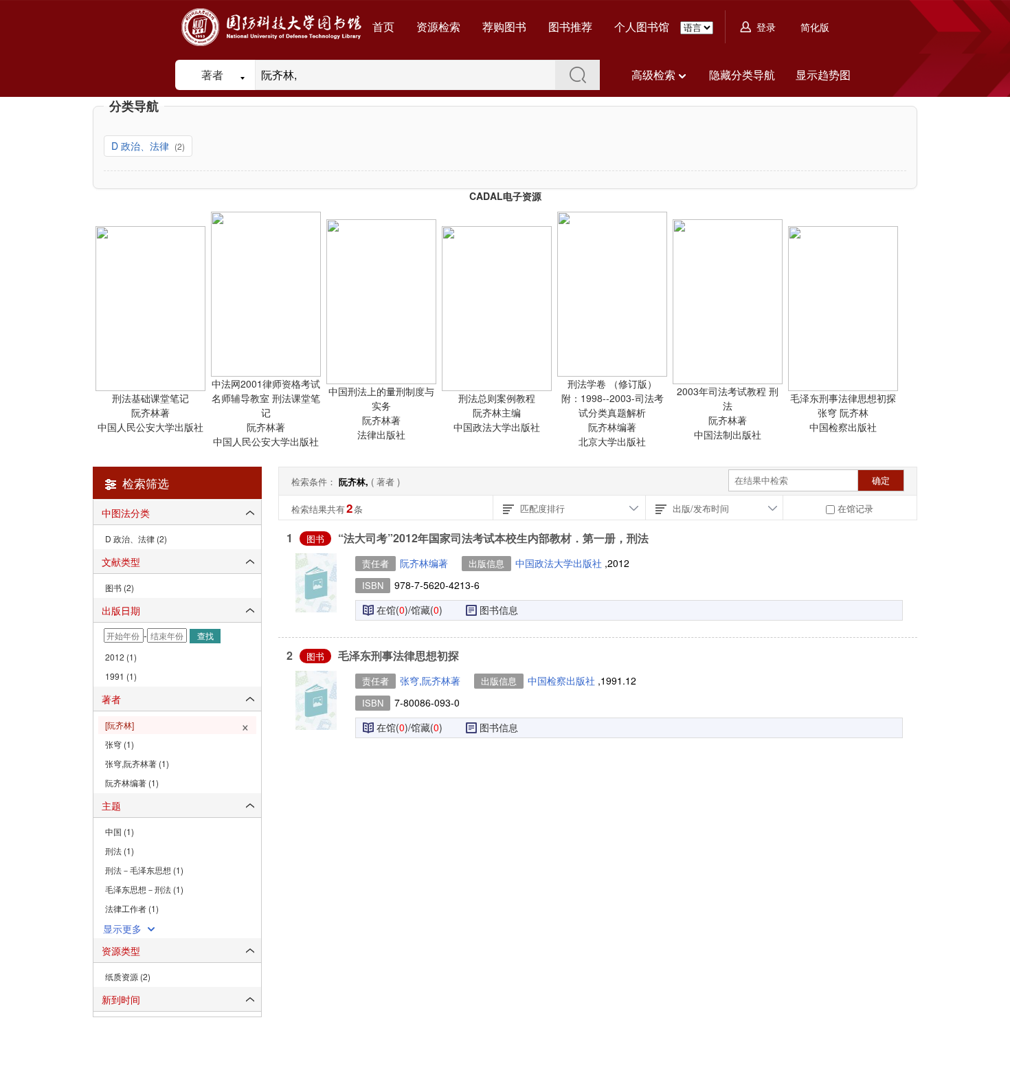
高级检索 (653, 74)
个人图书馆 (641, 26)
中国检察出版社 (563, 680)
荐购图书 (504, 26)
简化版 (814, 27)
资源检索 (438, 26)
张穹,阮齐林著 (430, 680)
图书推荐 (570, 26)
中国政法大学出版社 (560, 563)
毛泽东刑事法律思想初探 (398, 655)
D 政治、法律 (141, 146)
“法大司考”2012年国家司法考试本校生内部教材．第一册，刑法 (493, 538)
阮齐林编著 (424, 563)
